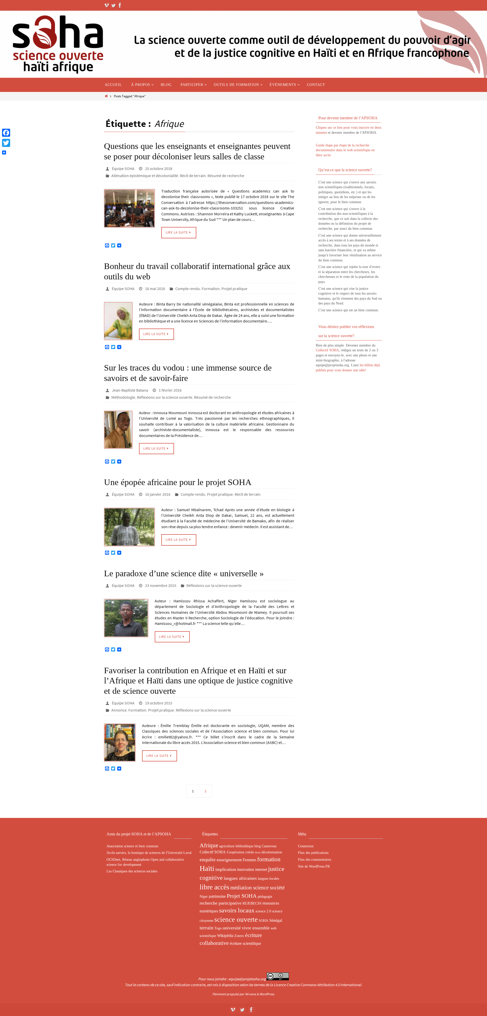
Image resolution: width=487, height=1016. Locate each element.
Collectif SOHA (327, 350)
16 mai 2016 (155, 288)
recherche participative (220, 903)
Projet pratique (234, 288)
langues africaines (240, 878)
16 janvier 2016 (157, 494)
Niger (204, 896)
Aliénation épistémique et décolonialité (144, 175)
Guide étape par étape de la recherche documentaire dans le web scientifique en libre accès (345, 150)
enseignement (229, 859)
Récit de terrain (193, 175)
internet (261, 869)
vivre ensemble (256, 927)
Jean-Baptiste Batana (130, 390)
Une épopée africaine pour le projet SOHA (178, 482)
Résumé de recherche (225, 175)
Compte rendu (187, 288)
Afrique (209, 845)
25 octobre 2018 (158, 168)
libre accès (214, 887)
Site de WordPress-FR (314, 866)
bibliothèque (244, 846)
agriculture (227, 846)
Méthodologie (123, 397)
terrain (206, 927)
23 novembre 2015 (160, 585)
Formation (211, 288)
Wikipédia (225, 935)
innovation (245, 869)
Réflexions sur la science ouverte (164, 397)
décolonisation (272, 852)
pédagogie (265, 896)
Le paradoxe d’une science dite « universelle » (184, 573)
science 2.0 (263, 911)
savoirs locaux (236, 910)
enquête (208, 859)
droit (257, 852)
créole (249, 852)
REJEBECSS (252, 903)
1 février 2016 (170, 390)
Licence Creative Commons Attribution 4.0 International (317, 984)
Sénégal (275, 920)
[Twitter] (113, 5)
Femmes (249, 859)
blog (257, 846)
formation (269, 859)
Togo (218, 928)
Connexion (306, 846)
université (232, 927)
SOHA (263, 920)
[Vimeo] (107, 5)
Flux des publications (313, 853)
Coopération (235, 852)
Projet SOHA (242, 896)
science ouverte (236, 919)
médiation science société (257, 888)
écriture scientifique (245, 943)
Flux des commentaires (314, 859)
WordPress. (267, 994)
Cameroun (269, 846)
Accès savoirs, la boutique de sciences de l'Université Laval (149, 853)
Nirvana (250, 994)
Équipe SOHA (123, 168)
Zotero (239, 936)
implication (225, 869)
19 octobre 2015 (158, 702)
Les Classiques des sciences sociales (132, 871)
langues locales (268, 878)
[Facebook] (120, 5)
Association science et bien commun (132, 846)
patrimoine (217, 896)
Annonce (119, 710)
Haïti (207, 868)
